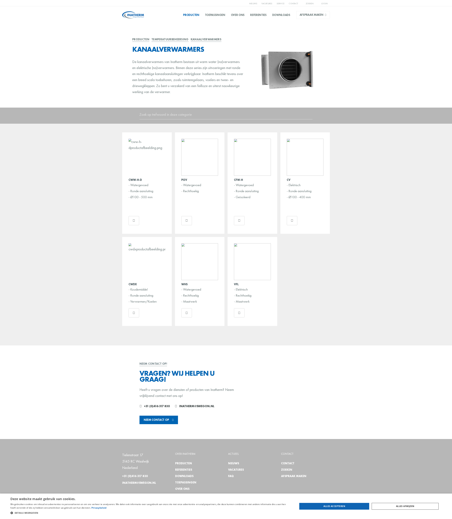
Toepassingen (215, 15)
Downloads (281, 15)
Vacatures (266, 3)
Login (324, 3)
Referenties (258, 15)
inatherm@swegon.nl (196, 406)
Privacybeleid (99, 507)
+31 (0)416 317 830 (157, 406)
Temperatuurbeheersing (170, 39)
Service (281, 3)
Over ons (238, 15)
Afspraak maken (311, 15)
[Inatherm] (133, 14)
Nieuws (253, 3)
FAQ (231, 476)
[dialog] (226, 506)
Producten (191, 15)
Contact (293, 3)
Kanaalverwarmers (206, 39)
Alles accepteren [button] (334, 506)
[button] (149, 513)
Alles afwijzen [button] (405, 506)
